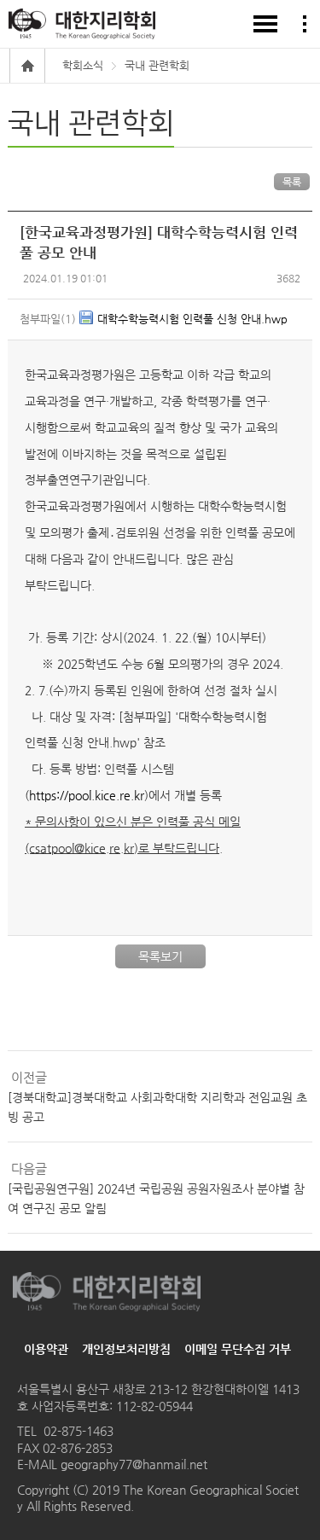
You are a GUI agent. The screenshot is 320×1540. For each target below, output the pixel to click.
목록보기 (160, 956)
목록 (291, 182)
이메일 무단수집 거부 (237, 1349)
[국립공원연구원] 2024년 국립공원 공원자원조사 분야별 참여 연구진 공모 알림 (156, 1198)
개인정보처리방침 (126, 1349)
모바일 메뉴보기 (265, 24)
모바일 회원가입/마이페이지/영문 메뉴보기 (304, 24)
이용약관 (46, 1349)
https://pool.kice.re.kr (86, 795)
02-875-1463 (78, 1431)
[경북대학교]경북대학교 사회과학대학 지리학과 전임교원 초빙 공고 (157, 1106)
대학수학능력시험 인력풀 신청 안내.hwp (192, 318)
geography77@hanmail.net (132, 1464)
